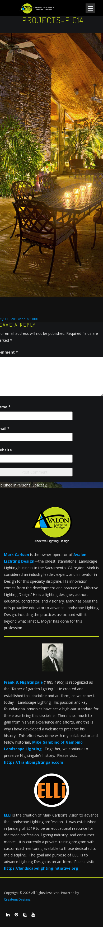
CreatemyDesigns (17, 899)
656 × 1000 (28, 318)
